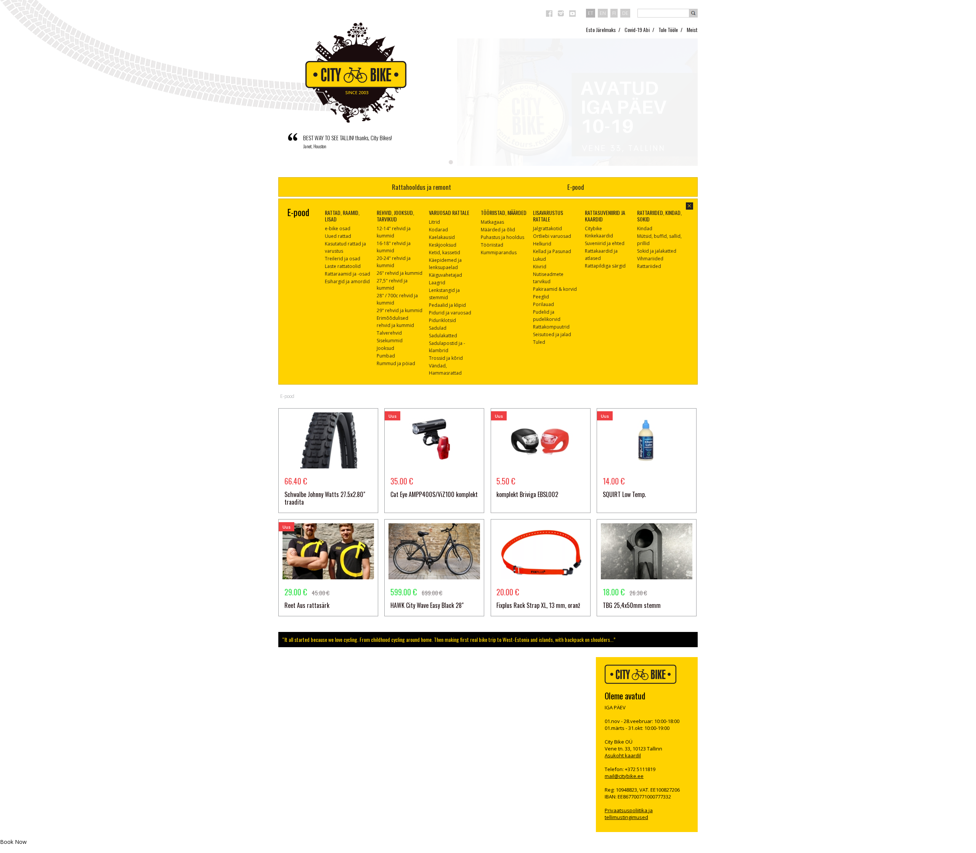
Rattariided (649, 266)
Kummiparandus (499, 252)
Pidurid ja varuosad (450, 312)
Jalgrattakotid (547, 228)
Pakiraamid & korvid (555, 289)
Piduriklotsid (442, 320)
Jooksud (385, 348)
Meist (692, 30)
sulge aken (689, 206)
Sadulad (437, 328)
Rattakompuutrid (551, 327)
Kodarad (438, 229)
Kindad (644, 228)
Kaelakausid (442, 237)
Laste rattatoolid (343, 266)
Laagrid (437, 282)
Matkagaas (492, 222)
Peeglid (541, 296)
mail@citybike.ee (624, 776)
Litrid (434, 222)
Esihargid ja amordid (347, 281)
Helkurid (542, 244)
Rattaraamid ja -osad (347, 274)
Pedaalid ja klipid (447, 305)
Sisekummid (390, 340)
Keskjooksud (442, 245)
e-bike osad (337, 228)
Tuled (539, 342)
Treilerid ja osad (342, 258)
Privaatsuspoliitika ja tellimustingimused (629, 814)
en (603, 13)
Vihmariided (650, 258)
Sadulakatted (443, 335)
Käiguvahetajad (445, 275)
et (590, 13)
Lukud (539, 259)
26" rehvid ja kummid (399, 273)
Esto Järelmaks (601, 30)
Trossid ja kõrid (446, 358)
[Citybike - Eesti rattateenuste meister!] (355, 72)
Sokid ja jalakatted (656, 251)
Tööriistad (492, 245)
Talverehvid (389, 333)
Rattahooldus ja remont (421, 187)
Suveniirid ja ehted (604, 243)
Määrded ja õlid (498, 229)
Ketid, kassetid (444, 252)
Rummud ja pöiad (396, 363)
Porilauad (543, 304)
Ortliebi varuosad (552, 236)
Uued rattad (338, 236)
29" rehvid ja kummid (399, 310)
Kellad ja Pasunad (552, 251)
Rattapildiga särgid (605, 266)
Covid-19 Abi (637, 30)
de (625, 13)
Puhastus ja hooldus (502, 237)
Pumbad (386, 356)
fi (614, 13)
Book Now (13, 841)
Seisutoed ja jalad (552, 334)
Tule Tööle (668, 30)
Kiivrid (539, 266)
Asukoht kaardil (623, 755)
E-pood (575, 187)
